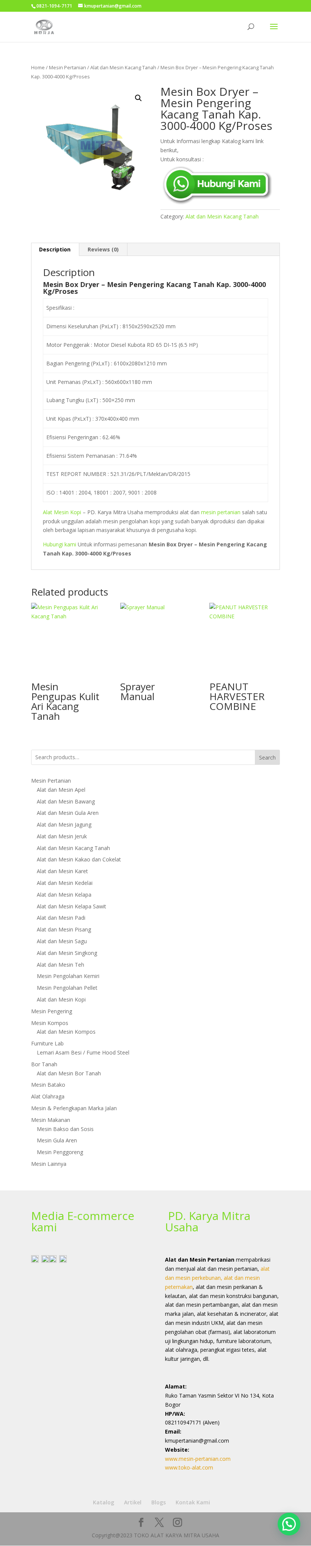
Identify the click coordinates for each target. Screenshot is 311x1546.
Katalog (103, 1502)
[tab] (55, 249)
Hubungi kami (59, 544)
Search (267, 757)
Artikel (132, 1502)
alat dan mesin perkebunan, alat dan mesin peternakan (217, 1277)
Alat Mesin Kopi (62, 512)
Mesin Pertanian (67, 67)
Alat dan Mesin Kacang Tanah (123, 67)
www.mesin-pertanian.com (198, 1458)
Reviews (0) (103, 249)
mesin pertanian (220, 512)
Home (38, 67)
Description (55, 249)
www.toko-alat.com (189, 1467)
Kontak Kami (193, 1502)
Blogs (158, 1502)
